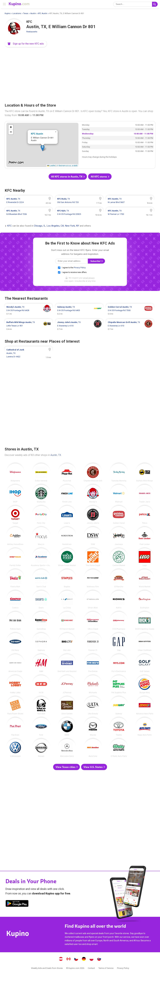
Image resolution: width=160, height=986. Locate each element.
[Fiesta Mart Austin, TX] (15, 578)
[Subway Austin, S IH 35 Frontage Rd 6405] (79, 310)
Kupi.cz (76, 959)
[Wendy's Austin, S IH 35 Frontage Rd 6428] (28, 310)
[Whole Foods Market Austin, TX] (67, 557)
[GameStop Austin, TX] (41, 621)
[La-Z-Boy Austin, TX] (67, 600)
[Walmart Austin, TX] (119, 494)
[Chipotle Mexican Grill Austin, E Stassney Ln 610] (130, 325)
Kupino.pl (91, 959)
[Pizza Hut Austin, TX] (67, 472)
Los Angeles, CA (55, 226)
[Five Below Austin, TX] (93, 663)
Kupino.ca (68, 959)
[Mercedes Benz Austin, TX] (67, 748)
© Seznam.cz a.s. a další (67, 165)
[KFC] (14, 28)
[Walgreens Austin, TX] (15, 472)
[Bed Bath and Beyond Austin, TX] (67, 663)
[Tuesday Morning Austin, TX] (119, 472)
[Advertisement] (80, 74)
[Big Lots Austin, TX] (67, 642)
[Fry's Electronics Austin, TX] (119, 663)
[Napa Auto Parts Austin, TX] (144, 727)
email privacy (88, 278)
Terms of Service (105, 968)
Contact (91, 968)
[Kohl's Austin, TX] (119, 600)
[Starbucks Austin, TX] (41, 494)
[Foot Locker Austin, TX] (144, 536)
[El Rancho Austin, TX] (119, 578)
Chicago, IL (39, 226)
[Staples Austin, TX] (67, 578)
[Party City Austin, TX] (41, 515)
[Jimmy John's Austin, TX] (93, 515)
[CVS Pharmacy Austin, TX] (119, 621)
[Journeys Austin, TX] (119, 536)
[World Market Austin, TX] (144, 578)
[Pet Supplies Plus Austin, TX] (119, 684)
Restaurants (31, 31)
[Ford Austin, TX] (41, 727)
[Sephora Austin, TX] (41, 642)
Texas (25, 13)
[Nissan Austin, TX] (41, 748)
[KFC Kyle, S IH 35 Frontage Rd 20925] (79, 212)
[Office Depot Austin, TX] (93, 621)
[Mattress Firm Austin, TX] (93, 578)
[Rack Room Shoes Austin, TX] (15, 705)
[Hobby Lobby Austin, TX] (15, 684)
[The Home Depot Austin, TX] (93, 557)
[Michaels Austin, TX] (93, 684)
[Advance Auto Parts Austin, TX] (144, 705)
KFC (9, 226)
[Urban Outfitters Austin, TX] (144, 642)
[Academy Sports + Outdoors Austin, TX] (41, 557)
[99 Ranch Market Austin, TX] (67, 621)
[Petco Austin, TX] (144, 515)
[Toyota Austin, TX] (119, 727)
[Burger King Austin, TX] (144, 684)
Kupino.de (84, 959)
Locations (16, 13)
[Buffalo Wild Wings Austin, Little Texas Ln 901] (28, 325)
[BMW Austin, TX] (67, 727)
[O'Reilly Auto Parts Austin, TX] (119, 748)
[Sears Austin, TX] (41, 600)
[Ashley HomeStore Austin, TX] (15, 536)
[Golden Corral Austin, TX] (119, 515)
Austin (33, 13)
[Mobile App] (17, 904)
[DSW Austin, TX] (93, 536)
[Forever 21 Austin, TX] (93, 642)
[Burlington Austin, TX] (144, 600)
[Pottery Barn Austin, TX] (15, 621)
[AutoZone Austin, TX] (93, 748)
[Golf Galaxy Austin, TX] (144, 663)
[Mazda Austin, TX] (93, 727)
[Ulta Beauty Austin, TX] (93, 705)
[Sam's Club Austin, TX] (41, 578)
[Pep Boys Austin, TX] (15, 727)
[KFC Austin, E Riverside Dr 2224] (28, 201)
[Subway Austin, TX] (119, 705)
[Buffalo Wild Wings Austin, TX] (144, 472)
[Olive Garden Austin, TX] (67, 705)
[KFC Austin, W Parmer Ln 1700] (130, 212)
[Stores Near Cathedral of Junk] (28, 353)
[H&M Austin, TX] (41, 663)
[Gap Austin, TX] (119, 642)
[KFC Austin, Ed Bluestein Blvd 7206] (28, 212)
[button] (26, 43)
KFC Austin (42, 13)
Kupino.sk (99, 959)
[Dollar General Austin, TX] (41, 472)
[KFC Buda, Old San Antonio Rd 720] (79, 201)
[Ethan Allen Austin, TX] (93, 600)
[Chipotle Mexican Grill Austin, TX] (93, 472)
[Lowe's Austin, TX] (67, 515)
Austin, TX (55, 455)
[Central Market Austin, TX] (119, 557)
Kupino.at (61, 959)
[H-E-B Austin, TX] (41, 684)
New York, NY (72, 226)
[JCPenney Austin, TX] (67, 684)
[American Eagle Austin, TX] (15, 663)
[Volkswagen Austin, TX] (15, 748)
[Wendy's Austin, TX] (93, 494)
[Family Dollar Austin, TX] (15, 557)
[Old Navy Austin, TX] (15, 642)
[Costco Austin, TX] (15, 600)
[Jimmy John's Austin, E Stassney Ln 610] (79, 325)
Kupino (7, 13)
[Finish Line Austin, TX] (67, 494)
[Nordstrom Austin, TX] (67, 536)
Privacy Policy (79, 268)
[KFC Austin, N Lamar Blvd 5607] (130, 201)
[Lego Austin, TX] (144, 557)
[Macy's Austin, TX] (41, 536)
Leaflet (52, 165)
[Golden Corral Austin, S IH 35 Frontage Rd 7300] (130, 310)
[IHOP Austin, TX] (15, 494)
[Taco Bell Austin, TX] (41, 705)
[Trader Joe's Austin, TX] (144, 494)
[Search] (155, 4)
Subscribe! (95, 261)
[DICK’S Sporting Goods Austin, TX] (144, 621)
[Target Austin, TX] (15, 515)
